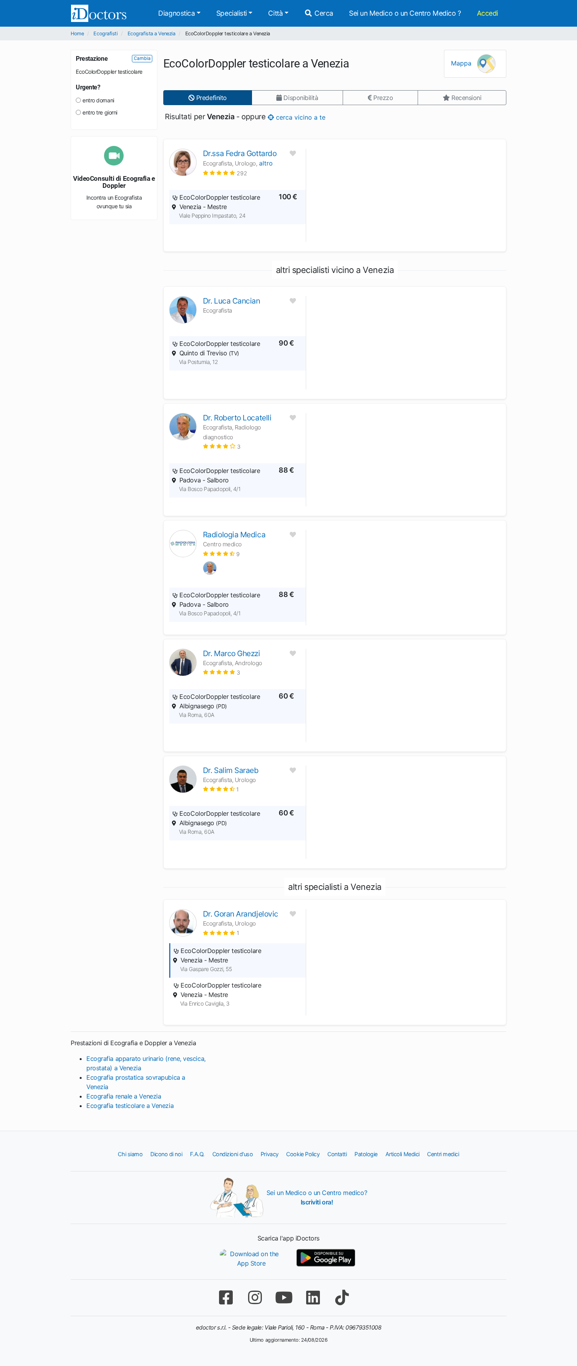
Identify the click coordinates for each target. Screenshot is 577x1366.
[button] (225, 172)
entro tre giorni (99, 112)
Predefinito (210, 98)
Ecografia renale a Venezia (123, 1096)
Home (77, 33)
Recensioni (465, 98)
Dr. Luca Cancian (231, 301)
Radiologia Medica (234, 534)
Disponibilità (300, 98)
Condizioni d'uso (232, 1154)
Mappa (462, 63)
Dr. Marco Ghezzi (231, 653)
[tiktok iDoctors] (342, 1297)
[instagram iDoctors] (255, 1297)
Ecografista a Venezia (151, 33)
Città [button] (275, 13)
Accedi (487, 13)
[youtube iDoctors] (284, 1297)
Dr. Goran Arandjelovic (240, 914)
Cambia (142, 58)
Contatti (337, 1154)
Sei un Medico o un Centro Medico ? (405, 13)
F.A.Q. (197, 1154)
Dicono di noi (166, 1154)
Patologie (366, 1154)
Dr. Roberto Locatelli (237, 417)
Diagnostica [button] (176, 13)
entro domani (98, 100)
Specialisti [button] (231, 13)
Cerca (323, 13)
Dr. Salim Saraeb (231, 770)
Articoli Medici (402, 1154)
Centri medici (443, 1154)
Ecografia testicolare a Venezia (129, 1106)
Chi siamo (130, 1154)
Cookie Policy (303, 1154)
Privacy (270, 1154)
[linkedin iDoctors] (313, 1297)
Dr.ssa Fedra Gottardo (240, 153)
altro (266, 163)
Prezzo (382, 98)
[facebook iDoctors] (226, 1297)
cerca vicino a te (299, 117)
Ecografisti (105, 33)
